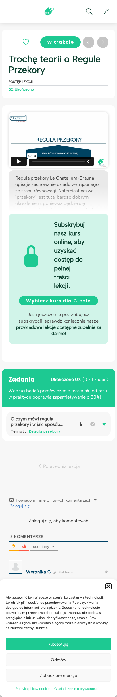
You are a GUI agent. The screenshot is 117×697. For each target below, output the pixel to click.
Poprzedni (88, 42)
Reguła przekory (44, 431)
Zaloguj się (19, 506)
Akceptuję (58, 644)
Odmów (58, 659)
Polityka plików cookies (33, 689)
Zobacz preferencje (58, 675)
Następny (102, 42)
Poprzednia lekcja (61, 466)
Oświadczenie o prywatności (76, 689)
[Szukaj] (90, 11)
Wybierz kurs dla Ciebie (58, 301)
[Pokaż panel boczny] (105, 11)
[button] (108, 586)
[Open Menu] (9, 10)
